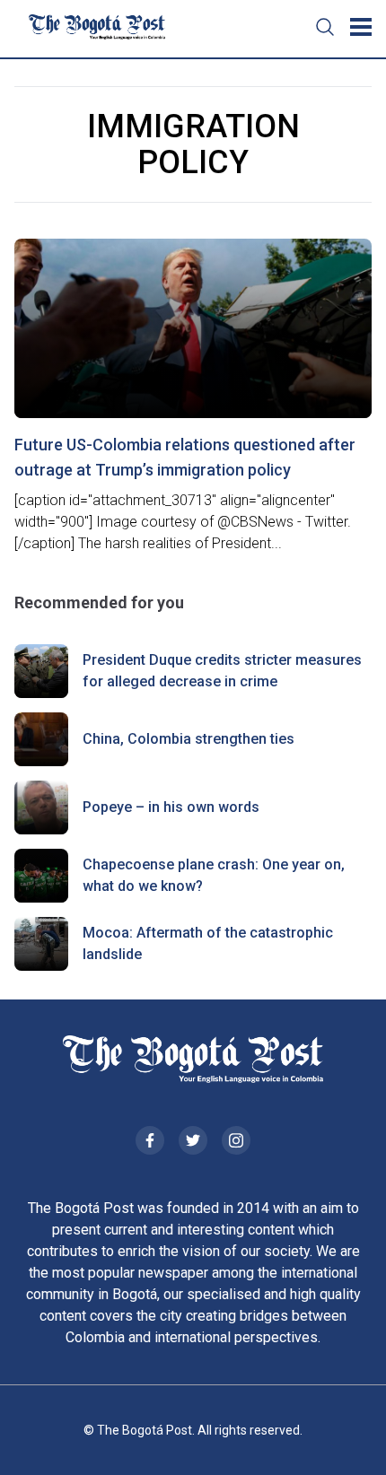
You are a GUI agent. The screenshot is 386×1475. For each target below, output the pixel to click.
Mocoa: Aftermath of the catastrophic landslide (208, 943)
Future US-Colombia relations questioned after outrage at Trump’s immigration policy (184, 457)
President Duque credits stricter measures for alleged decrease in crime (222, 670)
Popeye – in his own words (171, 807)
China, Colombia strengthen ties (188, 738)
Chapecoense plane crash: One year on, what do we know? (214, 875)
